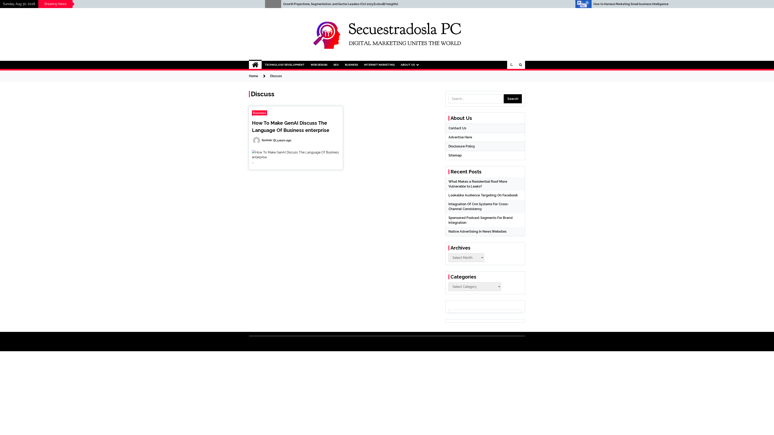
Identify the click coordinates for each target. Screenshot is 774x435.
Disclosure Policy (461, 146)
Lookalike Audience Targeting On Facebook (483, 195)
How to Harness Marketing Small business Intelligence (524, 4)
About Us (408, 64)
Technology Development (285, 64)
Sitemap (455, 155)
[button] (511, 65)
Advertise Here (460, 137)
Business (351, 64)
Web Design (319, 64)
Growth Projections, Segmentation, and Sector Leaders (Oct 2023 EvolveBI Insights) (233, 4)
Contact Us (457, 128)
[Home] (255, 65)
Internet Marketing (379, 64)
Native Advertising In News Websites (477, 231)
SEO (336, 64)
